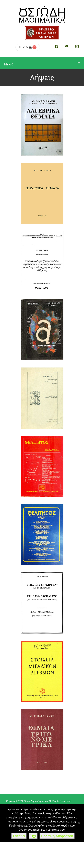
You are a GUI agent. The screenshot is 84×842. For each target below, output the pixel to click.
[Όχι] (79, 823)
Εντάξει (19, 836)
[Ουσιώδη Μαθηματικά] (42, 14)
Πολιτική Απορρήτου (57, 836)
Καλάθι (23, 47)
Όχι (33, 836)
